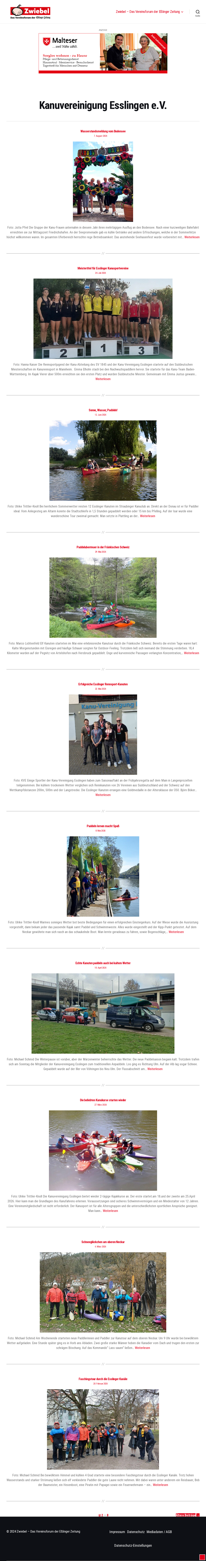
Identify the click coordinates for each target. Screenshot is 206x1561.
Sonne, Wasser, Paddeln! (103, 410)
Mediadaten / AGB (159, 1532)
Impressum (117, 1532)
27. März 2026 (100, 1104)
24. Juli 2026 (100, 272)
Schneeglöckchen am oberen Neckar (103, 1242)
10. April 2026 (100, 967)
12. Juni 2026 (100, 414)
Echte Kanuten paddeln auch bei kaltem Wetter (102, 963)
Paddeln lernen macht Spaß (103, 826)
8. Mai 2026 (101, 830)
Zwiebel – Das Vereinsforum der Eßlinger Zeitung (148, 12)
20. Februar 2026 (100, 1383)
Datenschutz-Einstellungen (133, 1545)
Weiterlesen (192, 237)
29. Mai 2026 (100, 551)
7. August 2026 (100, 135)
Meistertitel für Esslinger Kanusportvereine (103, 268)
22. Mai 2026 (100, 688)
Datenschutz (136, 1532)
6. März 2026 (100, 1246)
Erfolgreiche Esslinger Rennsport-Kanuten (103, 684)
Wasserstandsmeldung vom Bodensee (103, 131)
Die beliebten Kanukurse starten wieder (103, 1100)
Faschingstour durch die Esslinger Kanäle (103, 1379)
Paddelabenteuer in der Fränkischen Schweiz (103, 547)
